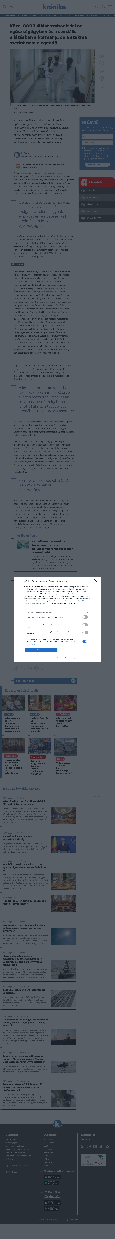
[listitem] (57, 612)
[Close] (96, 581)
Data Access (57, 658)
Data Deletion (45, 658)
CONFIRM (41, 650)
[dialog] (57, 619)
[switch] (85, 617)
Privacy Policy (70, 658)
